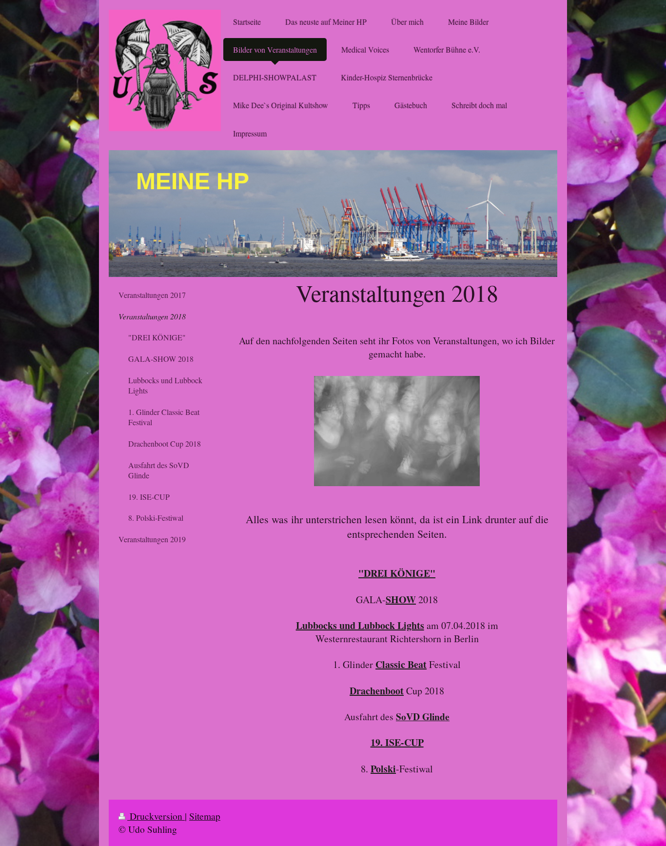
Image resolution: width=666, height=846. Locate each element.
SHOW (401, 599)
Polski (383, 769)
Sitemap (204, 815)
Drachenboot (377, 691)
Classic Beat (401, 664)
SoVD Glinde (423, 716)
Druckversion (156, 815)
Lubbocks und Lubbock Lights (360, 625)
